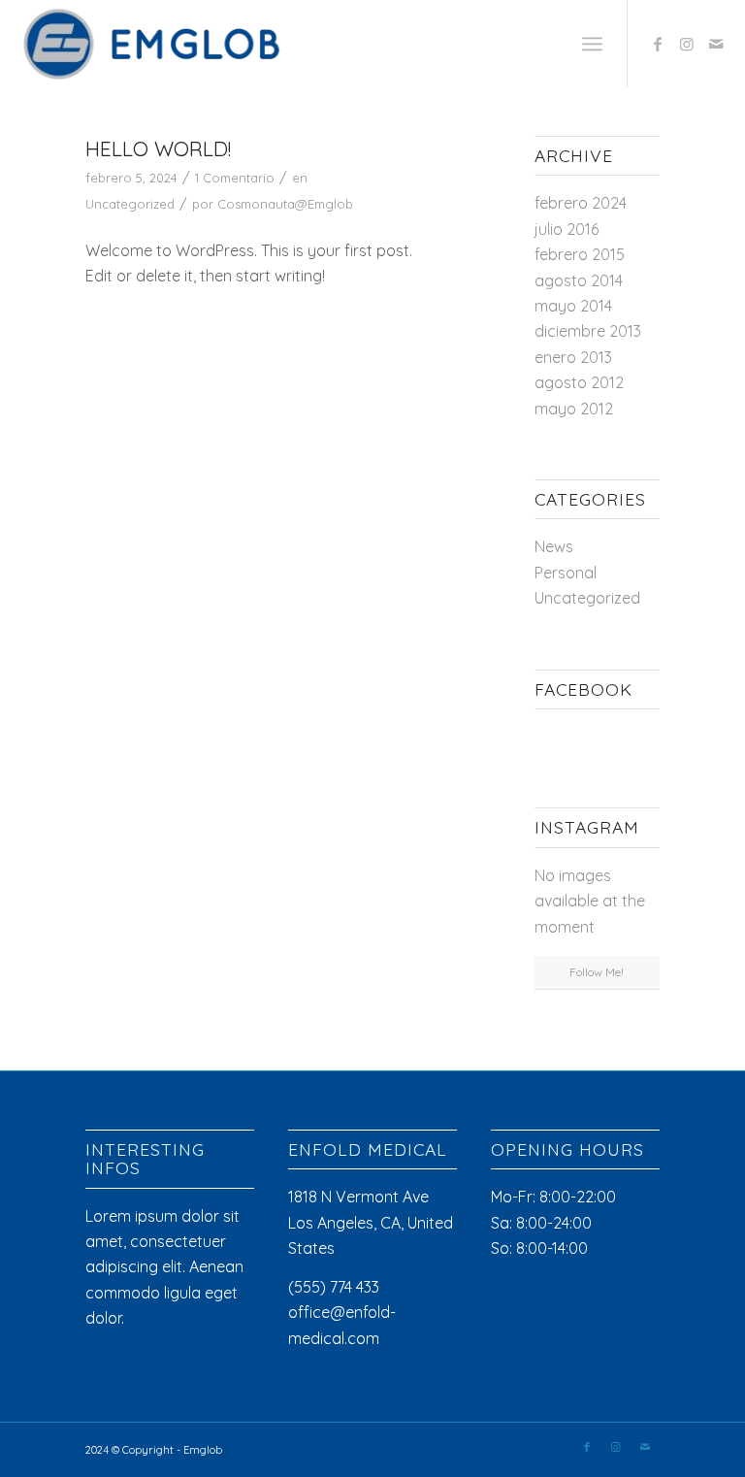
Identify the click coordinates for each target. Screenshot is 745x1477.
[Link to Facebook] (657, 43)
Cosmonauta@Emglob (285, 204)
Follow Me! (596, 972)
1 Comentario (235, 177)
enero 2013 (573, 357)
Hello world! (158, 148)
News (553, 546)
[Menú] (592, 43)
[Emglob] (155, 43)
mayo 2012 (573, 408)
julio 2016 (566, 229)
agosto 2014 (578, 280)
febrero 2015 (579, 254)
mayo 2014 (573, 305)
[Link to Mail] (715, 43)
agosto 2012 (579, 382)
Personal (565, 572)
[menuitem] (592, 43)
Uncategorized (130, 204)
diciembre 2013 (587, 331)
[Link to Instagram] (686, 43)
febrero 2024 (580, 203)
